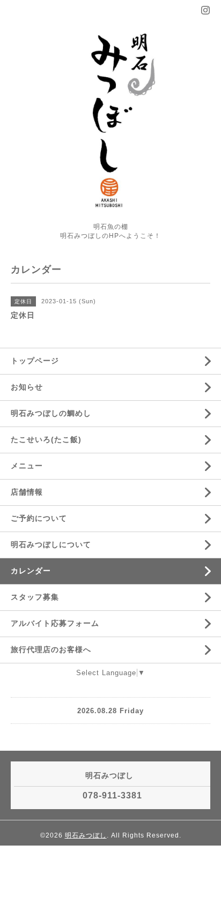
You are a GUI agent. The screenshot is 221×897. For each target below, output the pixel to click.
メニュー (27, 465)
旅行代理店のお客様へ (51, 649)
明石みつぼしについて (51, 544)
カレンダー (31, 570)
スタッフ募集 (35, 597)
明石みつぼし (86, 835)
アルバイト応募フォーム (55, 623)
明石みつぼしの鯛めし (51, 413)
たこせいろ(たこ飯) (46, 439)
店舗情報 (27, 492)
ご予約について (39, 518)
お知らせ (27, 387)
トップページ (35, 360)
